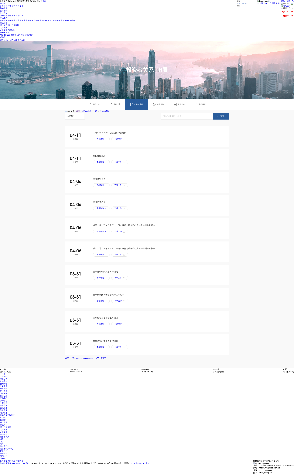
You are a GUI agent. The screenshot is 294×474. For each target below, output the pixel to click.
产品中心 (3, 18)
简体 (283, 1)
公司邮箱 (3, 461)
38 (94, 358)
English (266, 3)
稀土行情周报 (13, 25)
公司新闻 (3, 11)
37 (92, 358)
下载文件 (118, 139)
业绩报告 (116, 104)
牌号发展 (4, 15)
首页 (44, 1)
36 (90, 358)
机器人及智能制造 (55, 20)
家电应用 (27, 20)
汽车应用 (19, 20)
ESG (8, 35)
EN (293, 1)
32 (82, 358)
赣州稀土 (11, 461)
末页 (104, 358)
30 (77, 358)
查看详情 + (101, 139)
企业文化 (3, 30)
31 (79, 358)
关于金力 (3, 3)
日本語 (272, 3)
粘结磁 (72, 20)
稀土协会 (19, 461)
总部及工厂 (4, 40)
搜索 (238, 1)
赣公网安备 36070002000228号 (15, 463)
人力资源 (3, 28)
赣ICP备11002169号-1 (140, 463)
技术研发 (3, 13)
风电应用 (35, 20)
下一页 (100, 358)
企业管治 (160, 104)
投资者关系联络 (27, 35)
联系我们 (286, 6)
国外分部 (21, 40)
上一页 (71, 358)
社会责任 (19, 6)
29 (75, 358)
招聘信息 (11, 30)
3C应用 (66, 20)
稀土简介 (3, 25)
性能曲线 (11, 20)
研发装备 (11, 15)
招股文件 (96, 104)
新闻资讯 (3, 8)
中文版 (260, 3)
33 (84, 358)
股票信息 (181, 104)
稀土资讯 (3, 23)
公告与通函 (138, 104)
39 (96, 358)
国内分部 (13, 40)
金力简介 (3, 6)
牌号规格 (3, 20)
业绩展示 (202, 104)
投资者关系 (4, 32)
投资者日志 (15, 35)
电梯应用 (43, 20)
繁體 (288, 1)
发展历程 (11, 6)
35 (88, 358)
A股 (1, 35)
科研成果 (19, 15)
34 (86, 358)
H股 (5, 35)
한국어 (278, 3)
